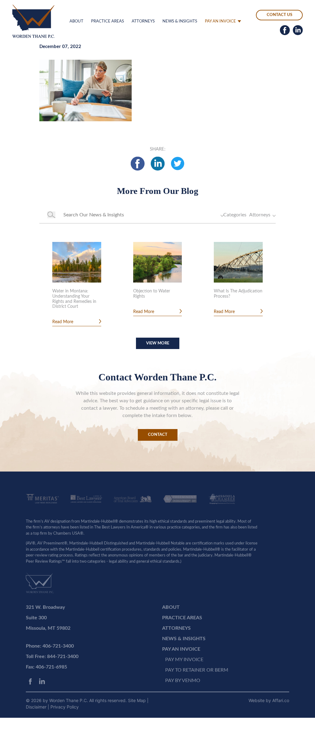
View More (157, 343)
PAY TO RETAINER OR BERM (196, 670)
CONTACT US (279, 15)
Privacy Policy (64, 706)
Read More (62, 322)
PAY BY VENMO (182, 680)
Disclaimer (37, 706)
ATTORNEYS (143, 21)
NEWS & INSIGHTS (179, 21)
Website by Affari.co (269, 700)
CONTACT (157, 435)
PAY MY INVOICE (184, 659)
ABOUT (76, 21)
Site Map (137, 700)
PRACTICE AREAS (107, 21)
